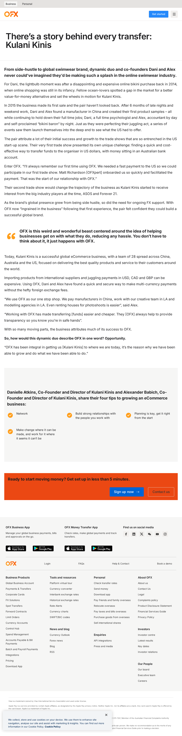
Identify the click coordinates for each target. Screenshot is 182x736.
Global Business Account (20, 583)
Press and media (103, 646)
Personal (27, 3)
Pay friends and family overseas (112, 600)
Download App (14, 666)
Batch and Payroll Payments (22, 649)
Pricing (10, 660)
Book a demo (164, 563)
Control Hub (12, 628)
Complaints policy (148, 600)
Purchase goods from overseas (112, 617)
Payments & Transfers (18, 588)
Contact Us (144, 588)
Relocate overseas (104, 605)
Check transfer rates (105, 583)
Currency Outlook (60, 634)
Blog (52, 646)
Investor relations (147, 651)
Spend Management (17, 634)
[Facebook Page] (126, 534)
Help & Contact (120, 563)
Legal (141, 594)
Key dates (143, 646)
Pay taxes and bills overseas (110, 611)
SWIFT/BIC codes (60, 617)
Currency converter (61, 588)
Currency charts (59, 611)
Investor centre (146, 634)
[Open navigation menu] (174, 14)
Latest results (145, 640)
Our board (143, 669)
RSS (52, 651)
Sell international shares (107, 622)
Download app (102, 594)
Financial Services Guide (152, 611)
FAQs (81, 563)
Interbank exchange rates (64, 594)
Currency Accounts (17, 622)
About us (143, 583)
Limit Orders (12, 617)
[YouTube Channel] (157, 534)
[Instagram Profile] (165, 534)
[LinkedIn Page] (134, 534)
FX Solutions (13, 600)
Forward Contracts (16, 611)
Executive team (146, 675)
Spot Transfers (14, 605)
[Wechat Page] (149, 534)
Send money (101, 588)
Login (47, 563)
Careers (142, 680)
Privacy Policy (146, 617)
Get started (158, 14)
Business (11, 3)
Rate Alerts (56, 605)
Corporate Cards (15, 594)
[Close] (106, 715)
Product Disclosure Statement (155, 605)
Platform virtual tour (61, 583)
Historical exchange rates (64, 600)
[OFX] (11, 14)
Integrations (12, 655)
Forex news (56, 640)
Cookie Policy (53, 726)
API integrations (103, 640)
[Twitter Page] (141, 534)
